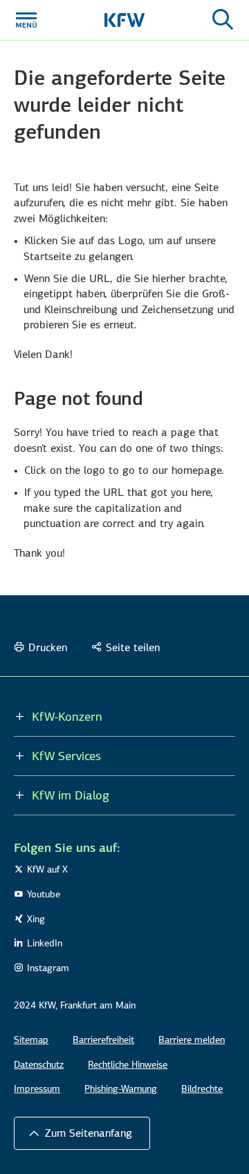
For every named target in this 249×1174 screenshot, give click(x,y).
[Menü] (26, 20)
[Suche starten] (222, 20)
